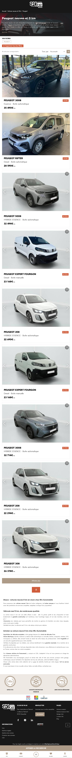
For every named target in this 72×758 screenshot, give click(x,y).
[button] (68, 76)
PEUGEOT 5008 (12, 216)
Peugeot (25, 11)
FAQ (3, 728)
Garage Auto (60, 714)
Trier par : (45, 51)
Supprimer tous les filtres (13, 46)
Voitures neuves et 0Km (14, 11)
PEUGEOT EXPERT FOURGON (20, 274)
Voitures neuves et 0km (63, 712)
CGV (3, 738)
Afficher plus (36, 581)
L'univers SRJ (60, 716)
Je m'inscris (40, 714)
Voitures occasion (61, 709)
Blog (58, 719)
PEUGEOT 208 (12, 332)
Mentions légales (6, 730)
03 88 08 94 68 (22, 705)
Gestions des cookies (8, 733)
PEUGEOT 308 (12, 563)
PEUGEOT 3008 (12, 100)
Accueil (4, 11)
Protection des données (8, 735)
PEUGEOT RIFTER (13, 158)
